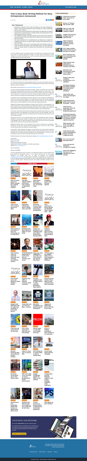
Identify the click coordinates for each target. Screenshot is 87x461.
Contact (55, 451)
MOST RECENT (17, 7)
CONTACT (30, 7)
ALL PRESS (24, 7)
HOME (11, 7)
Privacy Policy (42, 451)
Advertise (49, 451)
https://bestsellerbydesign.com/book (32, 87)
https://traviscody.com (20, 145)
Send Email (16, 141)
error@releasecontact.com (17, 156)
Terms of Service (33, 451)
